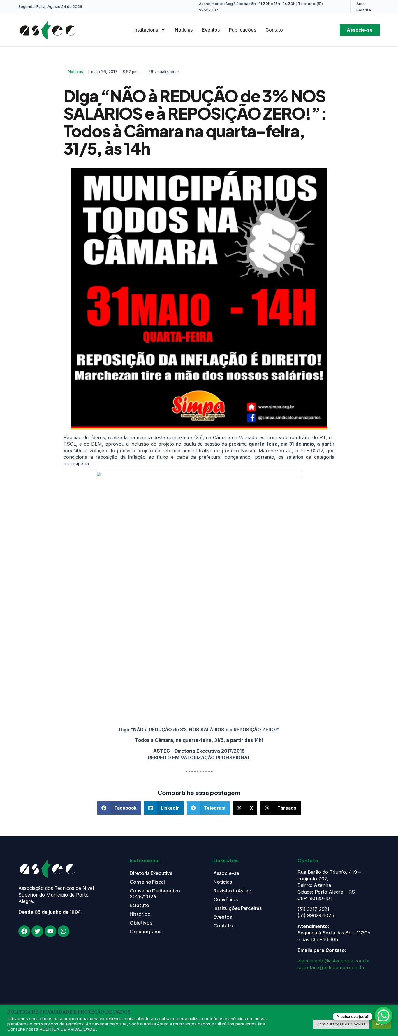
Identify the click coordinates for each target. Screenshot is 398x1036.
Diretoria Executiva (151, 873)
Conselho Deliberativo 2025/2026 (155, 893)
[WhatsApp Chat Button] (383, 1015)
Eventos (223, 917)
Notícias (75, 71)
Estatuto (139, 905)
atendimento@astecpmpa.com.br (333, 961)
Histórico (140, 914)
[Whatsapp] (63, 931)
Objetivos (141, 923)
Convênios (226, 899)
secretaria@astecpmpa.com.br (331, 967)
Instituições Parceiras (238, 908)
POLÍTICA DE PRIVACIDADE (67, 1029)
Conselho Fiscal (147, 882)
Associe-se (226, 873)
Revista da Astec (232, 890)
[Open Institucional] (163, 29)
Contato (223, 925)
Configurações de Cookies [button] (341, 1024)
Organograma (145, 931)
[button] (119, 808)
